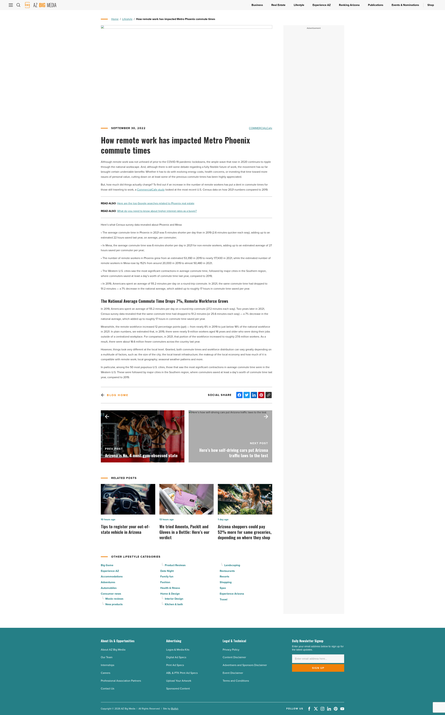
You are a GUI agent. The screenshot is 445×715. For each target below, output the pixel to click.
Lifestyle (127, 19)
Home (115, 19)
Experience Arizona (232, 594)
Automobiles (109, 588)
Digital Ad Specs (176, 657)
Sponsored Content (178, 689)
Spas (223, 588)
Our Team (106, 657)
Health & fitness (170, 588)
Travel (223, 599)
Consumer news (111, 594)
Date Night (167, 571)
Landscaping (232, 565)
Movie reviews (114, 599)
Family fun (166, 576)
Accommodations (112, 576)
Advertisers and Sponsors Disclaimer (245, 665)
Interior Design (174, 599)
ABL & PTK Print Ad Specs (182, 673)
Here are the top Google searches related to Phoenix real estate (155, 203)
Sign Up (318, 668)
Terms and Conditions (236, 681)
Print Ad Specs (175, 665)
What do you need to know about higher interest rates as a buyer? (157, 211)
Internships (107, 665)
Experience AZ (110, 571)
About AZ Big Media (113, 650)
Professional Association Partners (121, 681)
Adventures (108, 582)
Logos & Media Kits (177, 650)
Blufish (174, 708)
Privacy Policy (231, 650)
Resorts (224, 576)
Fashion (165, 582)
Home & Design (170, 594)
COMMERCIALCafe (260, 128)
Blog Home (117, 395)
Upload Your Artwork (178, 681)
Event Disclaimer (233, 673)
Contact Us (107, 689)
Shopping (226, 582)
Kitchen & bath (174, 604)
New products (114, 604)
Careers (105, 673)
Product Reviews (175, 565)
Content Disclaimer (234, 657)
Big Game (107, 565)
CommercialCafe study (151, 190)
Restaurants (227, 571)
